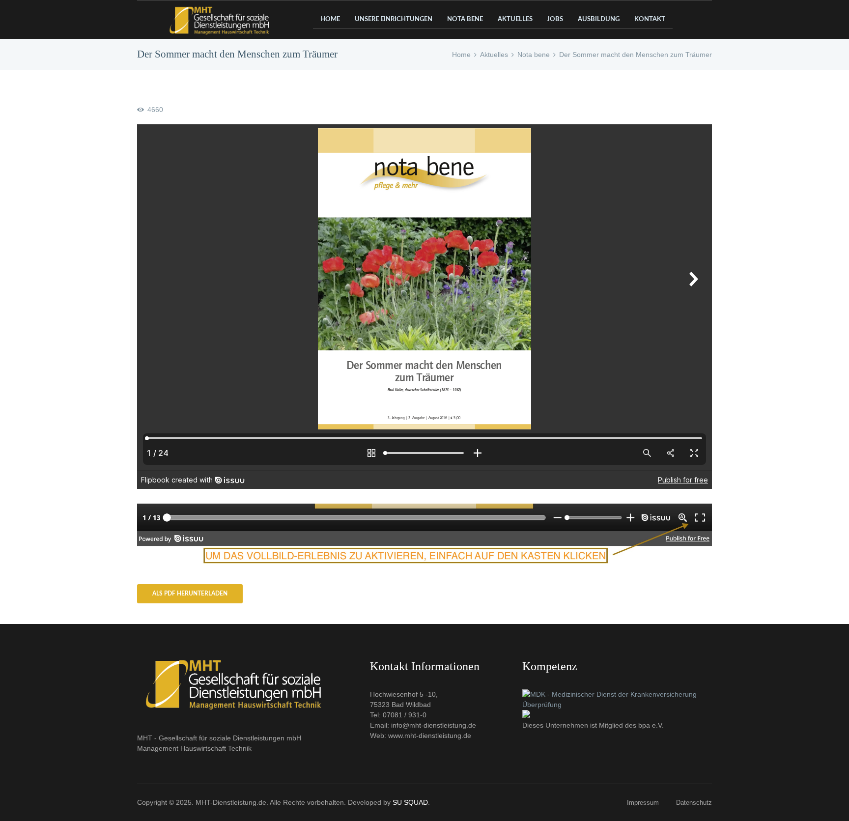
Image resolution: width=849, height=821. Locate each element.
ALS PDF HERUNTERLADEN (189, 593)
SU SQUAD (410, 802)
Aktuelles (494, 54)
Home (461, 54)
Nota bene (533, 54)
